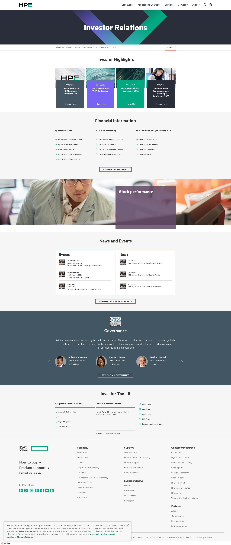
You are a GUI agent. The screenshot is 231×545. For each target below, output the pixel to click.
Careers (80, 462)
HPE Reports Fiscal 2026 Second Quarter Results (145, 263)
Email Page (146, 404)
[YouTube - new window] (47, 490)
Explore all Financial (115, 169)
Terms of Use (138, 537)
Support (196, 4)
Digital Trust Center (180, 457)
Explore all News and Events (115, 301)
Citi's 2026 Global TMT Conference (79, 277)
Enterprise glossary (180, 472)
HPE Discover (130, 490)
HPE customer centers (181, 488)
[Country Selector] (210, 4)
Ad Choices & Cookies (155, 537)
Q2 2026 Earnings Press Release (70, 139)
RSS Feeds (146, 419)
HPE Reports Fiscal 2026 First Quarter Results (144, 275)
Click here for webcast (66, 149)
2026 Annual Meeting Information (111, 139)
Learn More (71, 104)
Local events (130, 495)
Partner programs (179, 526)
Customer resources (183, 447)
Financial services (179, 478)
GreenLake (127, 4)
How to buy (28, 462)
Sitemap (208, 537)
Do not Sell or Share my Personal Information (184, 537)
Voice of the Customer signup (185, 498)
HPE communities (179, 483)
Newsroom (129, 501)
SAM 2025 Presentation (148, 139)
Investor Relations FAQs (67, 412)
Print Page (146, 409)
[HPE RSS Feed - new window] (52, 490)
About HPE (82, 452)
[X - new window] (26, 490)
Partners (176, 506)
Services (169, 4)
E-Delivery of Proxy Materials (110, 154)
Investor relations (85, 487)
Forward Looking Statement (152, 424)
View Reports (63, 417)
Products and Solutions (148, 4)
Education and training (181, 462)
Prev (49, 362)
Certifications (177, 516)
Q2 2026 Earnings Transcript (69, 159)
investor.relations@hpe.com (106, 414)
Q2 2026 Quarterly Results (68, 144)
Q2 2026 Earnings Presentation (70, 154)
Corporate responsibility (88, 467)
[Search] (205, 4)
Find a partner (177, 521)
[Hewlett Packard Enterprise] (25, 4)
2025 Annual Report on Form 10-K (112, 149)
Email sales (28, 473)
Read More (75, 364)
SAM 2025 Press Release (148, 144)
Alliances (175, 511)
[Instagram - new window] (31, 490)
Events (127, 485)
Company (183, 4)
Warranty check (131, 472)
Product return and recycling (137, 457)
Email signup (177, 467)
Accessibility (82, 457)
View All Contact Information (109, 433)
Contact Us (170, 47)
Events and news (133, 481)
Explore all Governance (115, 375)
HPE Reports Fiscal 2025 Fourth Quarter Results (144, 287)
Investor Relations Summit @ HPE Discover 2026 (84, 289)
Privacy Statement (27, 531)
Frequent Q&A (63, 426)
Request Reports (64, 421)
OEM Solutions (131, 452)
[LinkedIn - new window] (21, 490)
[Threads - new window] (37, 490)
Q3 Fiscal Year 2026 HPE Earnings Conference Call (84, 265)
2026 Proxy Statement (107, 144)
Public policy (82, 497)
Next (181, 362)
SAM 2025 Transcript (147, 149)
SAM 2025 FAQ (145, 154)
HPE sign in (176, 493)
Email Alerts (146, 414)
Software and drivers (133, 467)
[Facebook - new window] (42, 490)
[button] (128, 525)
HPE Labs (81, 472)
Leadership (82, 492)
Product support (32, 468)
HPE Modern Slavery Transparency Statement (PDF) (92, 480)
